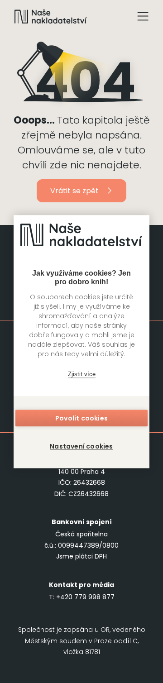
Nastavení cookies (81, 446)
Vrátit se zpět (74, 191)
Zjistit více (82, 374)
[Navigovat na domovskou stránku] (50, 16)
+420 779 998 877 (85, 597)
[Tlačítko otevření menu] (143, 16)
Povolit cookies (81, 418)
